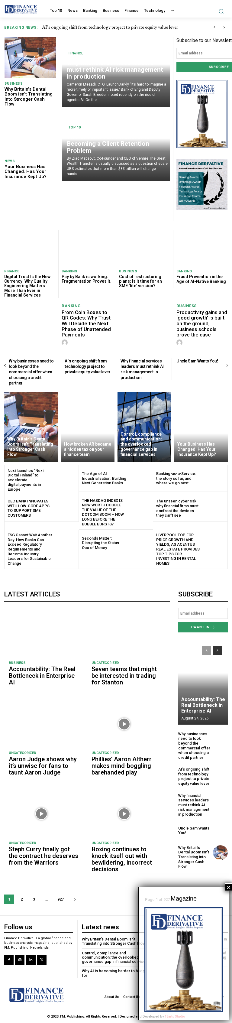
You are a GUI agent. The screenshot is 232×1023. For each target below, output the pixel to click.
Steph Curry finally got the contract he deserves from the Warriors (43, 856)
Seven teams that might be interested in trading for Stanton (124, 675)
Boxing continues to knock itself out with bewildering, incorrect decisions (122, 859)
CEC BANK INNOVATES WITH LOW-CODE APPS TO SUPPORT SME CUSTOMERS (29, 508)
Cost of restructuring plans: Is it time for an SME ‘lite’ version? (140, 281)
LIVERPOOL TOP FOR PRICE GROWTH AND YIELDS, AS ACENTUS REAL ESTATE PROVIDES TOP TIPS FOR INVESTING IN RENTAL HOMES (178, 549)
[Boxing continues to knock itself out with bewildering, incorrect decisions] (124, 814)
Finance (76, 53)
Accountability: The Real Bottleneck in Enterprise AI (42, 675)
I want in (200, 627)
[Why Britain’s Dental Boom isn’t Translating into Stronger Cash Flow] (30, 57)
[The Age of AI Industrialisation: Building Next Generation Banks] (140, 478)
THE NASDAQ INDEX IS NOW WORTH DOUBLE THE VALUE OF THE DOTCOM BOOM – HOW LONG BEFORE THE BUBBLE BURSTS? (103, 512)
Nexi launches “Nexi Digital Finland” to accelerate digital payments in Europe (26, 480)
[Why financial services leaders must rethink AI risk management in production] (220, 800)
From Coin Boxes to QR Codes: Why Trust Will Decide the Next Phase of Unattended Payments (86, 323)
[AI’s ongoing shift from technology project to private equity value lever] (220, 774)
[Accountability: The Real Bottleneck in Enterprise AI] (41, 634)
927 (60, 899)
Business (14, 83)
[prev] (214, 27)
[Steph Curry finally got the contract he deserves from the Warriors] (41, 814)
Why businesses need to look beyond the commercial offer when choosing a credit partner (31, 372)
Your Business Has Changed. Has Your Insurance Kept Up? (26, 171)
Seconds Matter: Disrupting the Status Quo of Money (100, 543)
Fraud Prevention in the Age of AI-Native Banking (201, 279)
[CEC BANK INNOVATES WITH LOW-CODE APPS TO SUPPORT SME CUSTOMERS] (65, 508)
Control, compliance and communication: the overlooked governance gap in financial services (115, 957)
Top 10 (75, 127)
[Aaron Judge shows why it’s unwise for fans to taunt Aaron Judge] (41, 724)
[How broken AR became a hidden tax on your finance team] (88, 427)
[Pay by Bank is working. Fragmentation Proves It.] (87, 248)
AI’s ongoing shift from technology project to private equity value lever (87, 366)
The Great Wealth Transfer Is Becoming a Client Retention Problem (108, 143)
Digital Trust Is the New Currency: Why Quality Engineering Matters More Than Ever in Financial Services (27, 286)
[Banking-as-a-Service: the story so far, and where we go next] (214, 478)
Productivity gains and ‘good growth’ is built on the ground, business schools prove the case (201, 323)
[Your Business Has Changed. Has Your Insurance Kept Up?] (30, 135)
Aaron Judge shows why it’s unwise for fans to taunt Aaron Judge (43, 765)
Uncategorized (105, 663)
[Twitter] (42, 960)
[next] (224, 27)
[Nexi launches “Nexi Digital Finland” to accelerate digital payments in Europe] (65, 478)
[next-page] (227, 365)
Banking (69, 271)
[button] (221, 11)
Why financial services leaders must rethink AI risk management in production (120, 27)
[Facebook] (9, 960)
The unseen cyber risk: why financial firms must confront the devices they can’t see (177, 508)
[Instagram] (19, 960)
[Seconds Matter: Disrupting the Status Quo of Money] (140, 543)
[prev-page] (5, 365)
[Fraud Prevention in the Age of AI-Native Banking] (202, 248)
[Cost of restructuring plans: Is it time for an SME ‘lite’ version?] (144, 248)
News (10, 161)
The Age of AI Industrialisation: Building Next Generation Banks (104, 478)
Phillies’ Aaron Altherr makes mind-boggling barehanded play (122, 765)
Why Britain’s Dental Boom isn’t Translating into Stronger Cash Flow (29, 96)
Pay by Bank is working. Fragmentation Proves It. (86, 279)
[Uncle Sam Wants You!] (220, 830)
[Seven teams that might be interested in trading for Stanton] (124, 634)
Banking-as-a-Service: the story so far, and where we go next (176, 478)
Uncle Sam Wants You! (197, 361)
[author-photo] (65, 342)
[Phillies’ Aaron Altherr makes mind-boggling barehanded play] (124, 724)
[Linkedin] (30, 960)
